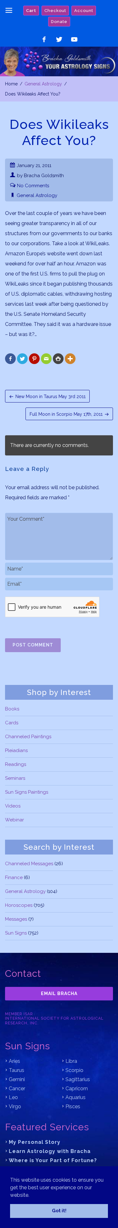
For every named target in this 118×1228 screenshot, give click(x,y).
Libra (71, 1061)
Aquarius (75, 1097)
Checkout (55, 10)
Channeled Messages (29, 863)
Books (12, 709)
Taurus (16, 1070)
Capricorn (76, 1089)
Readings (15, 764)
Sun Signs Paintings (26, 792)
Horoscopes (18, 905)
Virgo (15, 1106)
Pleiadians (16, 750)
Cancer (17, 1089)
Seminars (15, 778)
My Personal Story (34, 1142)
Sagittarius (77, 1079)
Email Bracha (59, 993)
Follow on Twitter (59, 39)
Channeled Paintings (28, 736)
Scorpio (74, 1070)
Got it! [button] (59, 1210)
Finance (14, 877)
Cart (31, 10)
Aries (14, 1061)
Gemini (17, 1079)
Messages (16, 919)
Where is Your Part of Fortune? (53, 1160)
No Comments (33, 185)
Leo (13, 1097)
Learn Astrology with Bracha (50, 1151)
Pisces (72, 1106)
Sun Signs (16, 933)
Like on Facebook (44, 39)
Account (83, 10)
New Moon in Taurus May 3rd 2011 (50, 396)
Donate (59, 21)
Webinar (14, 820)
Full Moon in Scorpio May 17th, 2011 (66, 414)
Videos (12, 806)
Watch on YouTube (74, 39)
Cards (11, 723)
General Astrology (43, 83)
